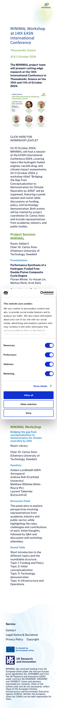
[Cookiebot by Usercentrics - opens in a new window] (41, 293)
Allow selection (28, 404)
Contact (11, 630)
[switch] (49, 354)
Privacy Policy (14, 639)
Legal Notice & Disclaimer (22, 635)
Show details (40, 386)
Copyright (33, 639)
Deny (28, 413)
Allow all (28, 395)
